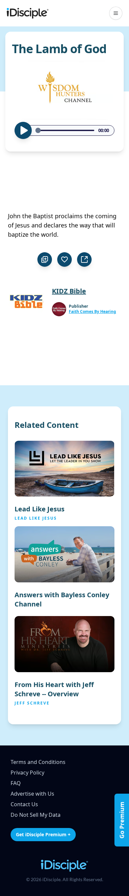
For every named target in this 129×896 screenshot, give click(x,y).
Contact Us (24, 804)
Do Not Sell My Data (36, 814)
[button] (115, 13)
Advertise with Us (32, 793)
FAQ (16, 783)
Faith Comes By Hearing (92, 311)
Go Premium (122, 820)
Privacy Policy (27, 772)
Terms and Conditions (38, 762)
